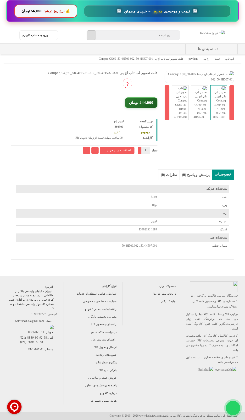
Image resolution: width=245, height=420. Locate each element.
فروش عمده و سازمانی (102, 377)
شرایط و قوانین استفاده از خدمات (97, 293)
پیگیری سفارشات (106, 362)
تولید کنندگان (168, 301)
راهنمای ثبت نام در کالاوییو (101, 309)
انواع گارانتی (109, 286)
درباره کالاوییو (108, 393)
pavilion (193, 58)
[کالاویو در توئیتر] (12, 370)
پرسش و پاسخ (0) (196, 175)
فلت (217, 58)
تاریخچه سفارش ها (164, 293)
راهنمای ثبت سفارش (104, 339)
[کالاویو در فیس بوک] (44, 370)
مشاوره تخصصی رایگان (102, 316)
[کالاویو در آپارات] (34, 370)
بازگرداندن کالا (108, 370)
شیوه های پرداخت (106, 354)
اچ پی (206, 58)
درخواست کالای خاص (104, 332)
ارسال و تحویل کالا (105, 347)
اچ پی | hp (118, 121)
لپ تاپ (229, 58)
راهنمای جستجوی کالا (104, 324)
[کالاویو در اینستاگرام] (55, 370)
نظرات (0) (169, 175)
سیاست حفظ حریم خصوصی (100, 301)
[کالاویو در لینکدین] (23, 370)
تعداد (154, 150)
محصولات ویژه (167, 286)
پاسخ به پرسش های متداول (100, 385)
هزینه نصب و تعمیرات (104, 400)
